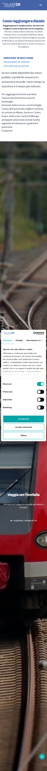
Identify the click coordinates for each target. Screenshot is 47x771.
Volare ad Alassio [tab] (16, 65)
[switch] (40, 392)
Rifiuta (23, 435)
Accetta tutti (23, 419)
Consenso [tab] (7, 340)
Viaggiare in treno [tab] (17, 61)
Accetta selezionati (23, 427)
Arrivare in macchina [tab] (18, 57)
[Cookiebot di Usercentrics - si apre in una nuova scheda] (33, 333)
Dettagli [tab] (19, 340)
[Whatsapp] (42, 757)
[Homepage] (13, 5)
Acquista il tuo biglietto (25, 520)
